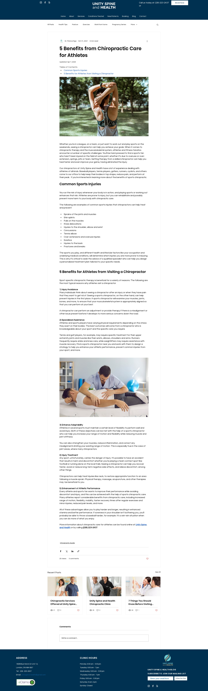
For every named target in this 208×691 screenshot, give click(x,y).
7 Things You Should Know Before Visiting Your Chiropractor (140, 602)
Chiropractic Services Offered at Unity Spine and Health (62, 602)
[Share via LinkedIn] (72, 551)
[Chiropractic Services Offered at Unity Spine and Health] (65, 586)
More (133, 24)
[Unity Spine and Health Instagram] (40, 2)
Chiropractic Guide (67, 543)
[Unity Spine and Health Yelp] (49, 2)
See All (158, 572)
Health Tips (63, 24)
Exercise (86, 24)
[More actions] (147, 41)
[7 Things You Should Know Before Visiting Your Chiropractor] (143, 586)
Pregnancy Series (119, 24)
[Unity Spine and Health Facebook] (45, 2)
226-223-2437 (162, 3)
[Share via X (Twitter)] (66, 551)
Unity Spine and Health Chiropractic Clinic (102, 602)
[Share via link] (78, 551)
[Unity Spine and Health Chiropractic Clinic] (104, 586)
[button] (157, 25)
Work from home (100, 24)
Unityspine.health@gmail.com (33, 675)
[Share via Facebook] (60, 551)
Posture (75, 24)
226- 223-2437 (25, 671)
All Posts (50, 24)
